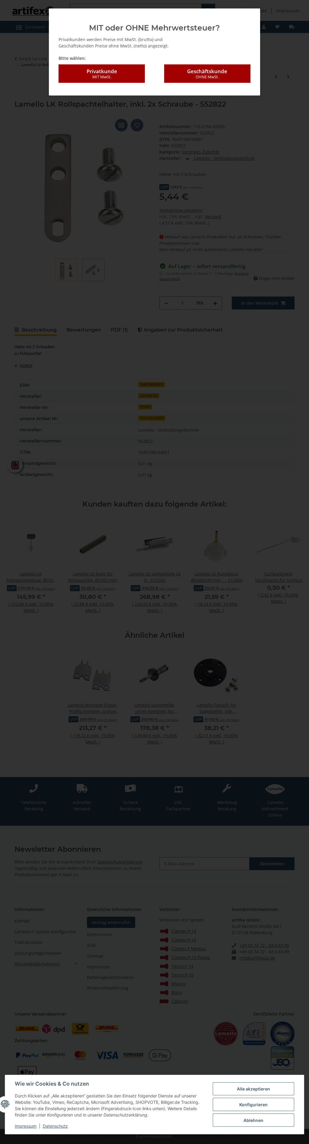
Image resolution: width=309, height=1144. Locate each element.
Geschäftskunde (207, 73)
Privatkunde (102, 73)
